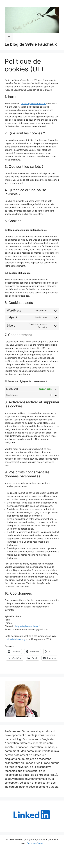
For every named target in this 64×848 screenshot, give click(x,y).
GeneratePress (35, 843)
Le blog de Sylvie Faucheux (31, 44)
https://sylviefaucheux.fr (33, 103)
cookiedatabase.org (15, 639)
